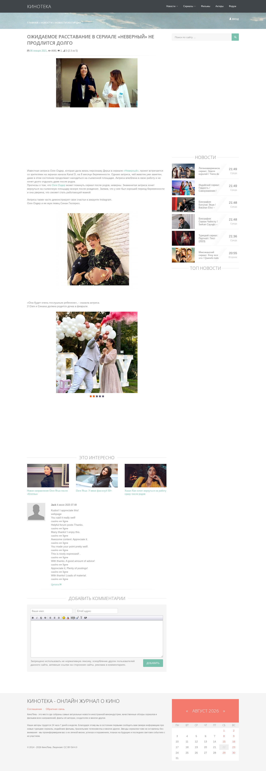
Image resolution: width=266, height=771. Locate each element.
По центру (54, 618)
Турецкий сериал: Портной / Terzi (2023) (208, 238)
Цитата (55, 584)
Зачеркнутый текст (45, 618)
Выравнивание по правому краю (59, 618)
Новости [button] (171, 6)
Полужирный (33, 618)
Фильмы (205, 6)
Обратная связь (55, 709)
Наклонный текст (37, 618)
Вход (235, 19)
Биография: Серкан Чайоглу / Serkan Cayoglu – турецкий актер (208, 221)
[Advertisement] (96, 136)
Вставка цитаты (77, 618)
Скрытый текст (73, 618)
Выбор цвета (68, 618)
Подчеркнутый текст (41, 618)
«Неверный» (131, 170)
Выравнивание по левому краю (50, 618)
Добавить (153, 663)
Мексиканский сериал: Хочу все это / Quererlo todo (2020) (209, 255)
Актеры (219, 6)
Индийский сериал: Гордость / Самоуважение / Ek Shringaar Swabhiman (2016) (209, 188)
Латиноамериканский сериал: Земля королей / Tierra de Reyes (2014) (209, 171)
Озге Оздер (58, 185)
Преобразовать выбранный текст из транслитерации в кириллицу (81, 618)
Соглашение (34, 709)
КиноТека (39, 6)
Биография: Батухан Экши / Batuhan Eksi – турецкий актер (207, 204)
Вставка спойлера (85, 618)
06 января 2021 (38, 50)
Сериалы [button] (188, 6)
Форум (232, 6)
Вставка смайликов (64, 618)
